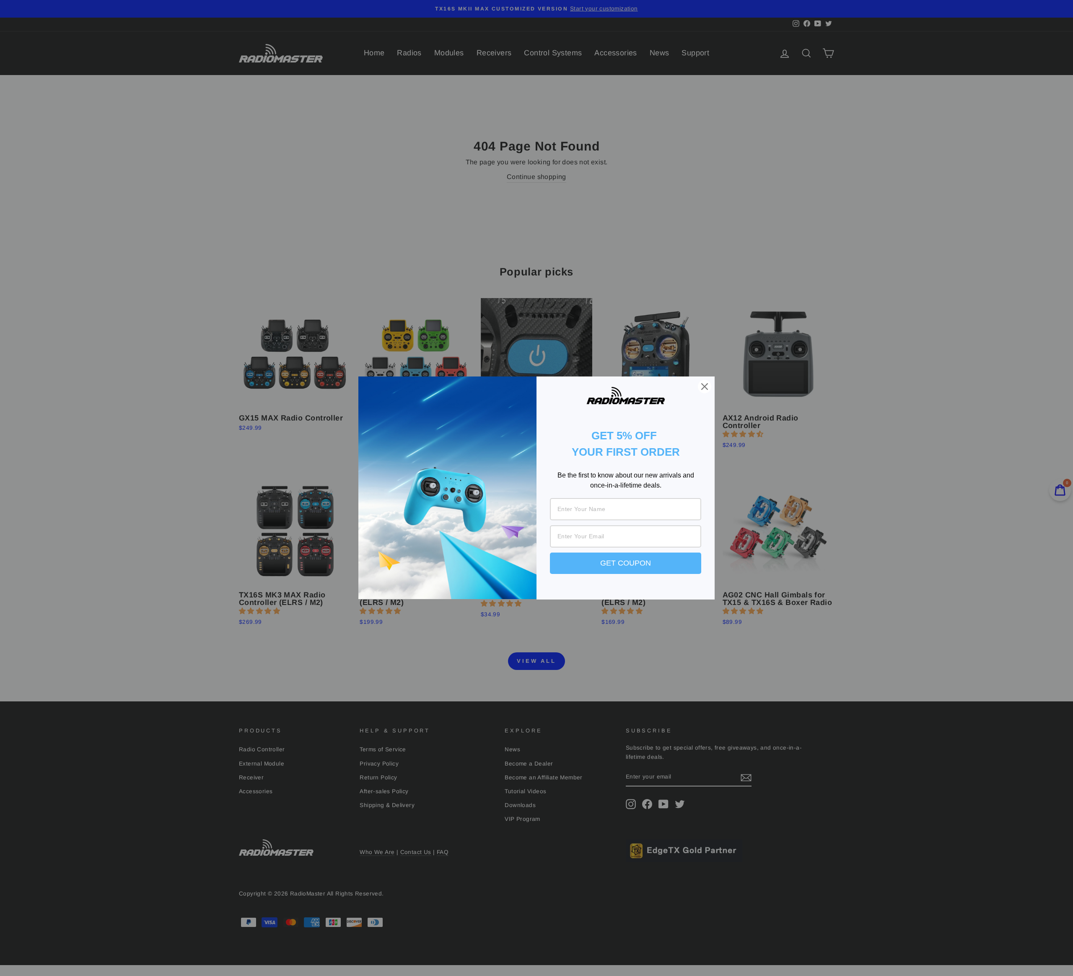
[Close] (705, 386)
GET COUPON (625, 563)
